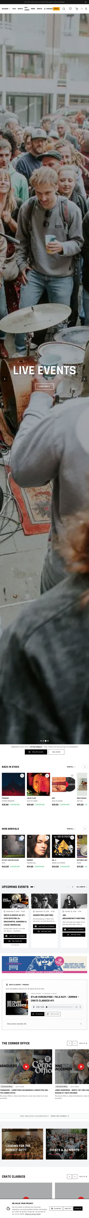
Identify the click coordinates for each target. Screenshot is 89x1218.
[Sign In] (86, 8)
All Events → (82, 887)
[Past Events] (34, 886)
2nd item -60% (15, 804)
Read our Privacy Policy (33, 1214)
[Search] (64, 8)
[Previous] (67, 887)
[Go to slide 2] (43, 741)
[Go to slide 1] (41, 741)
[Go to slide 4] (48, 741)
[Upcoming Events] (31, 886)
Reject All (68, 1208)
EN (82, 9)
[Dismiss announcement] (85, 2)
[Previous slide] (4, 379)
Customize (57, 1208)
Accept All (78, 1208)
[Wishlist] (70, 8)
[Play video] (26, 1066)
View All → (71, 767)
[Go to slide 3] (45, 741)
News (33, 9)
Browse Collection (21, 392)
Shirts (20, 9)
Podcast (49, 9)
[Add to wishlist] (22, 776)
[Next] (73, 887)
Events (39, 9)
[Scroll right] (85, 767)
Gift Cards (27, 9)
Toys (14, 9)
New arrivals (56, 752)
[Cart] (77, 8)
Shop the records (37, 752)
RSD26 (56, 9)
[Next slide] (84, 379)
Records (5, 9)
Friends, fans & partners (59, 1116)
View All (82, 1043)
